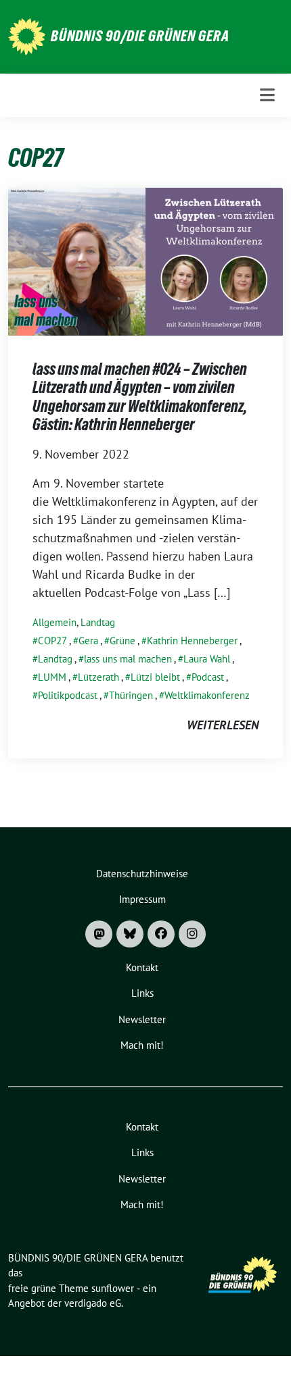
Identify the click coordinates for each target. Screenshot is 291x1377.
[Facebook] (161, 933)
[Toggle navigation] (267, 95)
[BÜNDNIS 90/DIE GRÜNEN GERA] (26, 35)
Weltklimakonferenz (207, 695)
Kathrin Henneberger (192, 640)
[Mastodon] (98, 933)
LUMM (52, 677)
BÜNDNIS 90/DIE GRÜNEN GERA (140, 36)
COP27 (52, 640)
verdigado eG (92, 1303)
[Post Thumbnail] (145, 260)
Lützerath (98, 677)
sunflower (112, 1288)
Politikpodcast (67, 695)
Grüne (122, 640)
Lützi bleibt (155, 677)
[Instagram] (192, 933)
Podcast (208, 677)
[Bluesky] (129, 933)
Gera (88, 640)
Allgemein (54, 622)
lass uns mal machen (128, 658)
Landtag (98, 622)
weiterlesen (223, 725)
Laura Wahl (206, 658)
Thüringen (131, 695)
